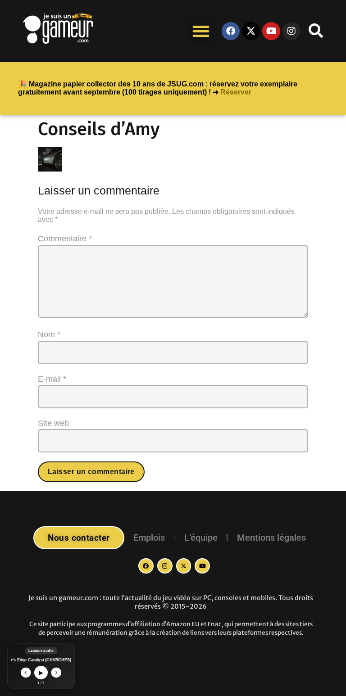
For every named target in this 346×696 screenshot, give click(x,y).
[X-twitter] (251, 31)
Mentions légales (271, 537)
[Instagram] (165, 566)
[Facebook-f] (146, 566)
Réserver (235, 92)
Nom (49, 334)
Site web (53, 423)
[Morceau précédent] (26, 673)
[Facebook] (231, 31)
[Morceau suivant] (56, 673)
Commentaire (65, 238)
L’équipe (201, 537)
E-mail (52, 379)
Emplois (149, 537)
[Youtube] (271, 31)
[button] (200, 31)
